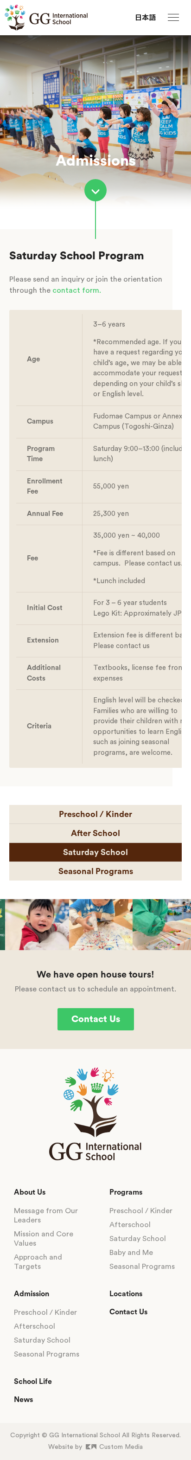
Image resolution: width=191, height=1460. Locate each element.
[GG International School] (46, 18)
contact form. (76, 290)
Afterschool (34, 1326)
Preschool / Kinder (95, 814)
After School (95, 833)
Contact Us (95, 1019)
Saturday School (95, 852)
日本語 (145, 17)
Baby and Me (131, 1252)
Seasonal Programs (95, 871)
